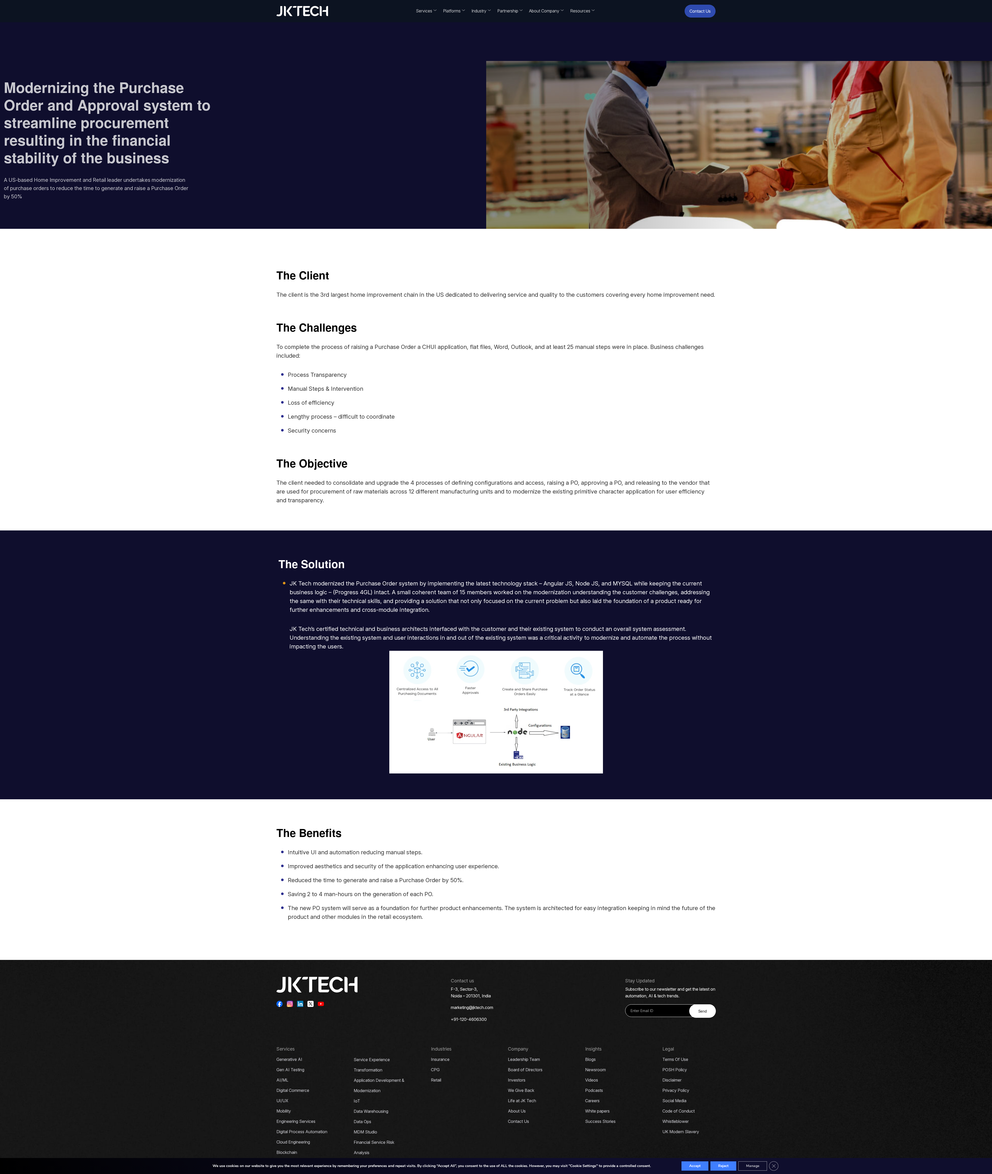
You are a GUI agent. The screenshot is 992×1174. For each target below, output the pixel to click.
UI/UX (282, 1100)
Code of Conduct (678, 1111)
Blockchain (286, 1152)
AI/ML (282, 1080)
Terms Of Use (675, 1059)
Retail (436, 1080)
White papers (597, 1111)
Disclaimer (671, 1080)
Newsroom (595, 1069)
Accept (695, 1165)
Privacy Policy (675, 1090)
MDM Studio (365, 1131)
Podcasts (594, 1090)
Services (424, 10)
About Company (544, 10)
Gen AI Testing (290, 1069)
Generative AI (289, 1059)
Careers (592, 1100)
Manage (752, 1165)
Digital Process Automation (301, 1131)
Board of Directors (525, 1069)
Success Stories (600, 1121)
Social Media (674, 1100)
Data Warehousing (371, 1111)
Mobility (283, 1111)
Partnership (507, 10)
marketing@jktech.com (472, 1007)
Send (702, 1011)
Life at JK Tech (522, 1100)
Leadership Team (524, 1059)
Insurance (440, 1059)
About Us (517, 1111)
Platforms (452, 10)
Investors (516, 1080)
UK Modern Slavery (680, 1131)
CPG (435, 1069)
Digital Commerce (292, 1090)
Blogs (590, 1059)
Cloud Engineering (293, 1142)
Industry (478, 10)
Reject (723, 1165)
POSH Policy (674, 1069)
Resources (580, 10)
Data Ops (362, 1121)
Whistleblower (675, 1121)
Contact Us (700, 11)
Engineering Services (295, 1121)
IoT (357, 1100)
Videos (591, 1080)
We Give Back (521, 1090)
